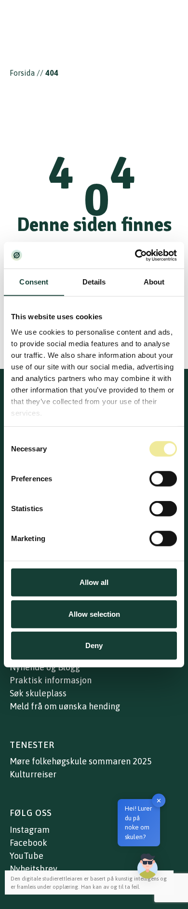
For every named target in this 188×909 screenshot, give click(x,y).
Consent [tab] (33, 282)
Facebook (28, 843)
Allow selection (94, 614)
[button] (147, 866)
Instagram (30, 830)
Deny (94, 645)
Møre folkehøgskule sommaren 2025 (81, 761)
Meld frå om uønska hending (65, 706)
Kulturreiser (33, 774)
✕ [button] (158, 800)
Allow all (94, 582)
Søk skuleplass (38, 693)
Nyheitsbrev (33, 869)
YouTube (26, 856)
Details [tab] (94, 282)
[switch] (163, 479)
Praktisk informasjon (51, 680)
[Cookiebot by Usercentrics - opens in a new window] (135, 255)
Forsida (22, 72)
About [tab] (154, 282)
